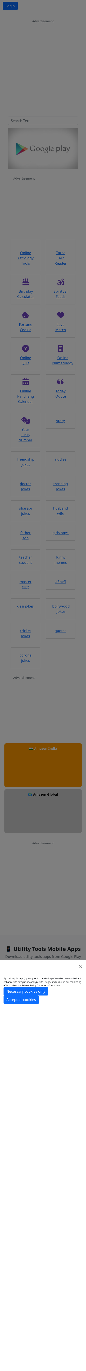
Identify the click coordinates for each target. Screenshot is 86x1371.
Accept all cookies (21, 999)
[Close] (80, 966)
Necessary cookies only (25, 991)
